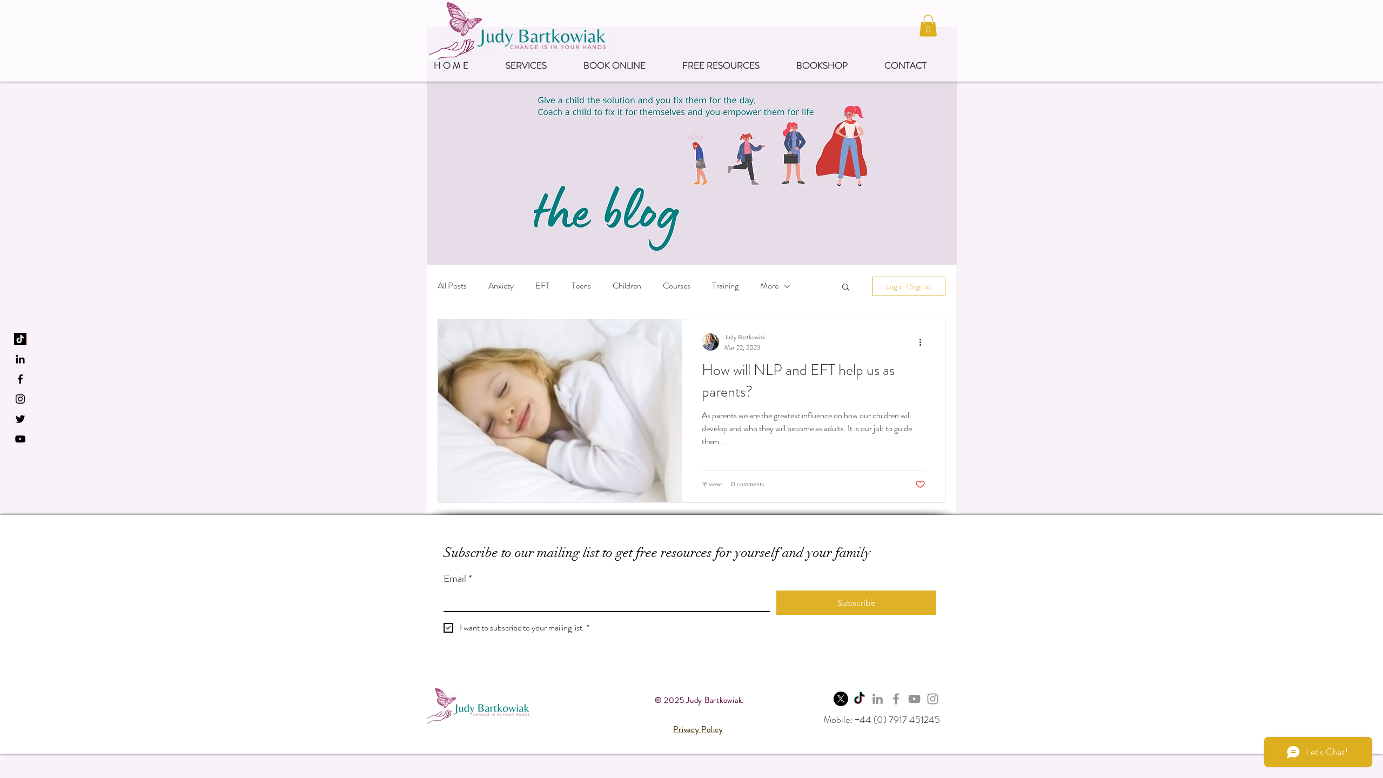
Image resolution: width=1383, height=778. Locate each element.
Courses (676, 286)
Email (458, 579)
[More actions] (923, 342)
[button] (928, 26)
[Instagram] (932, 699)
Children (627, 286)
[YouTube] (20, 439)
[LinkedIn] (20, 359)
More (769, 286)
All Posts (452, 286)
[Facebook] (896, 699)
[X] (841, 699)
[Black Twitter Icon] (20, 419)
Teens (581, 286)
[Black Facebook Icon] (20, 379)
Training (725, 286)
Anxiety (501, 286)
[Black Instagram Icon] (20, 399)
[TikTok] (20, 339)
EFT (542, 286)
